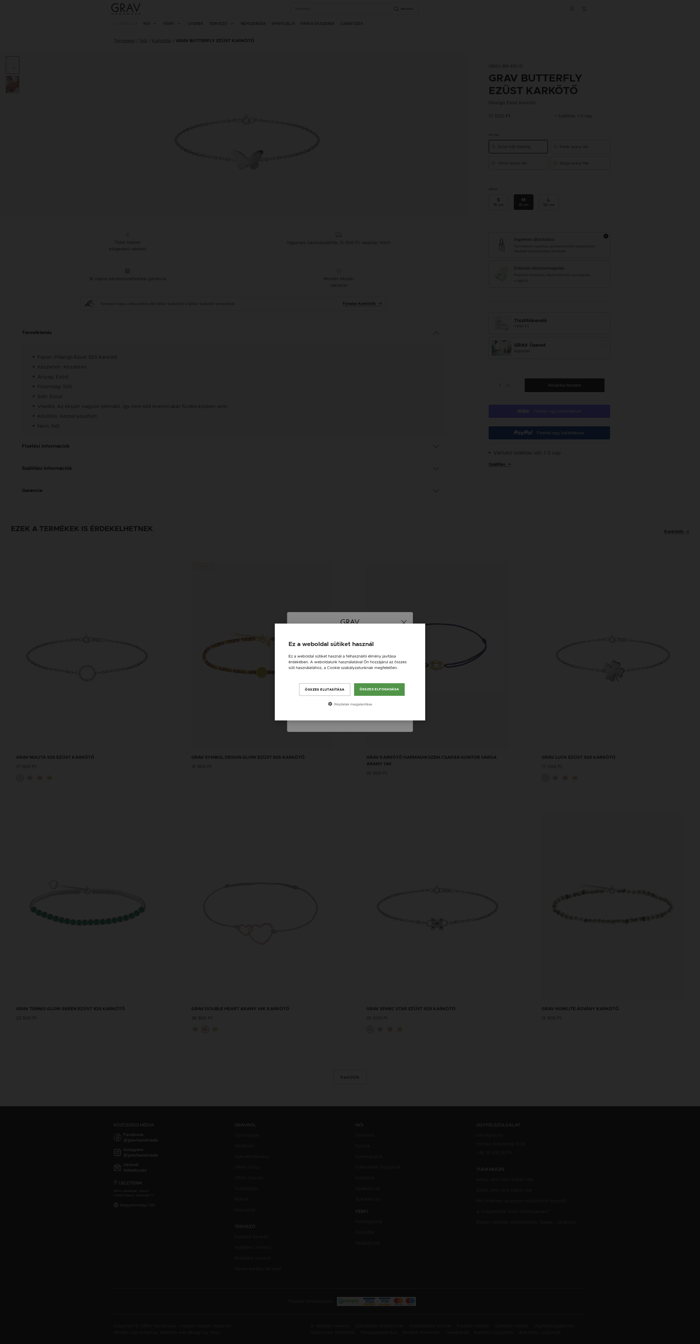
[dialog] (350, 672)
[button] (350, 704)
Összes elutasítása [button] (324, 689)
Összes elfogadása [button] (379, 689)
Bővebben (297, 673)
